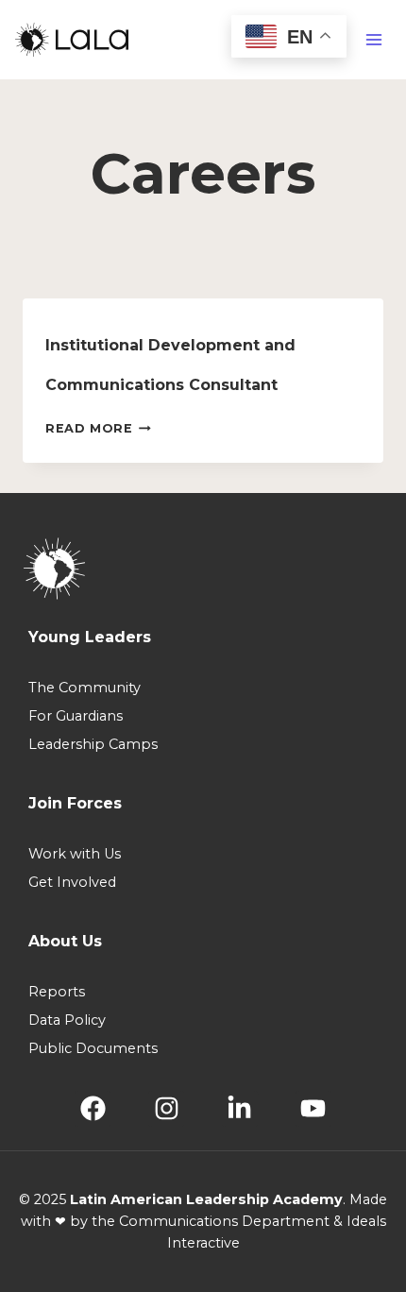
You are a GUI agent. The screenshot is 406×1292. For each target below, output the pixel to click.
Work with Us (74, 853)
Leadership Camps (93, 744)
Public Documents (93, 1048)
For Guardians (75, 715)
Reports (56, 991)
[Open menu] (373, 40)
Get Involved (72, 882)
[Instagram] (166, 1109)
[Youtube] (313, 1109)
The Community (84, 687)
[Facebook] (92, 1109)
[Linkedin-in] (240, 1109)
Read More (98, 428)
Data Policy (67, 1020)
